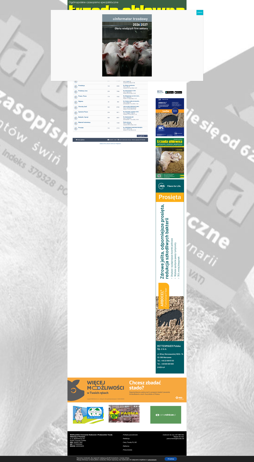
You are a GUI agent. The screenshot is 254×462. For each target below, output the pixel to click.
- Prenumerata (127, 450)
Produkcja (81, 85)
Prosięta (80, 127)
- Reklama (125, 446)
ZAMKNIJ (199, 12)
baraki (127, 81)
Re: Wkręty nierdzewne (129, 85)
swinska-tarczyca (130, 107)
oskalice (128, 128)
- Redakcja (126, 438)
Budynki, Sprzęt (83, 117)
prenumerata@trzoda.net (175, 438)
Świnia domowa (127, 122)
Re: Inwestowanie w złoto (129, 90)
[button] (170, 117)
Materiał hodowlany (84, 122)
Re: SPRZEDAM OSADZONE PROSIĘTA (132, 127)
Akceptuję (171, 459)
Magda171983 (129, 113)
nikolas (128, 97)
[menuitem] (124, 140)
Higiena (80, 101)
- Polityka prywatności (130, 435)
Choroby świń (82, 106)
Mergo (128, 102)
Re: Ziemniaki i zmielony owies (131, 111)
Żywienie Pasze (83, 112)
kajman (128, 92)
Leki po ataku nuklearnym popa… (131, 106)
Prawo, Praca (82, 96)
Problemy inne (82, 91)
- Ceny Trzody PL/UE (129, 442)
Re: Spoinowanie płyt (128, 117)
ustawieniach (152, 460)
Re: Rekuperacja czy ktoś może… (131, 96)
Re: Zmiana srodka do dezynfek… (131, 101)
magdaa (128, 123)
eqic (127, 86)
